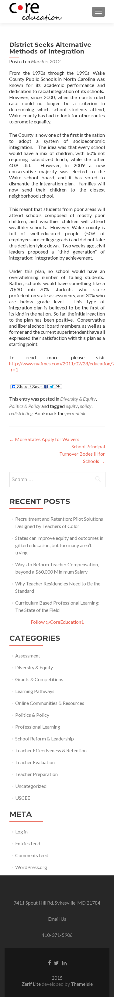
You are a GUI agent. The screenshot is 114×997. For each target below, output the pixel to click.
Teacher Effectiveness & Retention (51, 750)
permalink (75, 413)
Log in (21, 831)
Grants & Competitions (39, 679)
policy (86, 406)
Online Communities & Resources (49, 703)
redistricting (21, 413)
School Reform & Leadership (44, 738)
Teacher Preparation (36, 774)
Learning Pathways (34, 691)
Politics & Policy (24, 406)
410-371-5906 (57, 935)
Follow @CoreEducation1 (57, 622)
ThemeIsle (82, 984)
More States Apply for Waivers (44, 439)
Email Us (57, 919)
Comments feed (31, 855)
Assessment (27, 655)
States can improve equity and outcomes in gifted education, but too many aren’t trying (59, 545)
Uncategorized (31, 786)
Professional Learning (37, 727)
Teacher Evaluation (35, 762)
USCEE (22, 798)
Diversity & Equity (78, 399)
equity (72, 406)
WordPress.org (31, 867)
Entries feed (27, 843)
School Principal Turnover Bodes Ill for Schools (82, 453)
